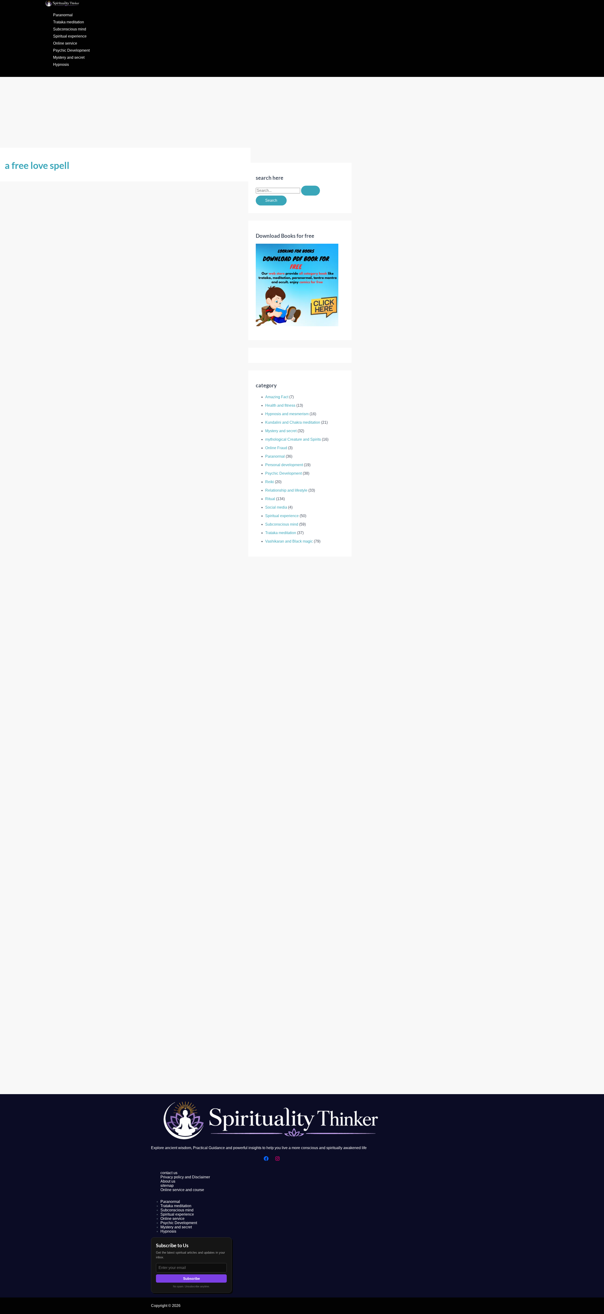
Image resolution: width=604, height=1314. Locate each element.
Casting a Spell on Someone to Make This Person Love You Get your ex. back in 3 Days (93, 719)
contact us (168, 1173)
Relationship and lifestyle (286, 490)
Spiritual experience (70, 36)
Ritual (270, 499)
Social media (276, 507)
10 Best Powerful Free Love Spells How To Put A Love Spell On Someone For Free (89, 1080)
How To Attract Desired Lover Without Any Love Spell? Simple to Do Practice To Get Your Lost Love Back (114, 534)
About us (167, 1181)
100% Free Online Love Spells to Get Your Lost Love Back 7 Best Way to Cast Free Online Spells (104, 900)
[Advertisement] (302, 112)
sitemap (167, 1186)
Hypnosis (61, 65)
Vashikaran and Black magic (62, 364)
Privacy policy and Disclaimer (185, 1177)
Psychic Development (71, 50)
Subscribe (191, 1278)
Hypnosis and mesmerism (287, 414)
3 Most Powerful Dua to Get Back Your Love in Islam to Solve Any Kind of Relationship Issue (100, 353)
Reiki (269, 482)
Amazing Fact (276, 397)
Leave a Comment (20, 364)
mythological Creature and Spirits (293, 439)
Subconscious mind (69, 29)
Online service (65, 43)
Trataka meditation (68, 22)
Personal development (284, 465)
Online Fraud (276, 448)
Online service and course (182, 1190)
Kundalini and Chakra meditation (292, 422)
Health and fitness (280, 405)
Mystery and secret (68, 57)
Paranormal (63, 15)
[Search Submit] (310, 191)
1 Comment (14, 1091)
